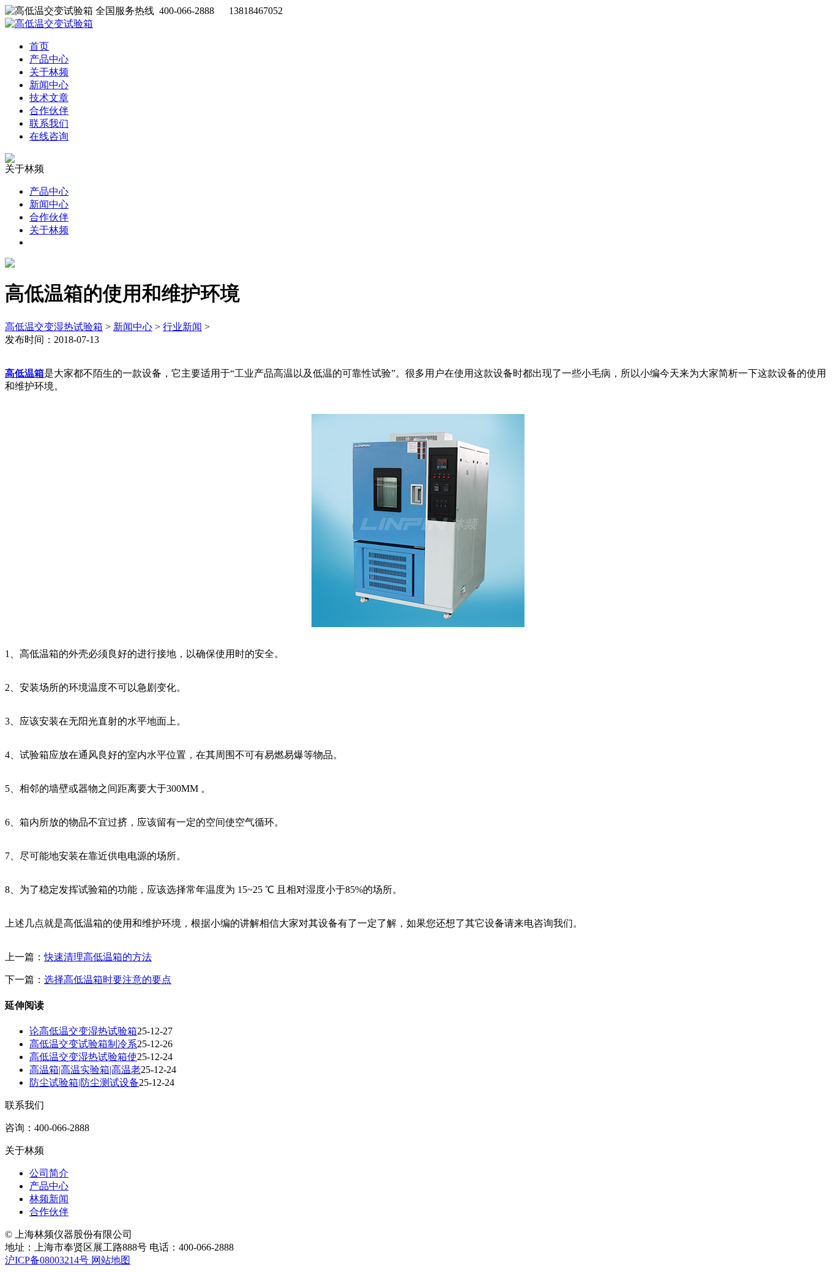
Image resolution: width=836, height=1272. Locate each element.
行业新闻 (182, 327)
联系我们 (49, 123)
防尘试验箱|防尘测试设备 (84, 1082)
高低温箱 (24, 373)
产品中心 (49, 59)
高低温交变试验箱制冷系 (83, 1044)
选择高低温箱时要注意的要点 (107, 979)
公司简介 (49, 1173)
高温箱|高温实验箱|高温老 (85, 1069)
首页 (39, 46)
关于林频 (49, 72)
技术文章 (49, 97)
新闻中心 (49, 85)
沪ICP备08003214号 (48, 1260)
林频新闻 (49, 1199)
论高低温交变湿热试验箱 (83, 1031)
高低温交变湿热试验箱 (54, 327)
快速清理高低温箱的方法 (98, 957)
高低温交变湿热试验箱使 (83, 1057)
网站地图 (110, 1260)
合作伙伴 (49, 110)
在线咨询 (49, 136)
